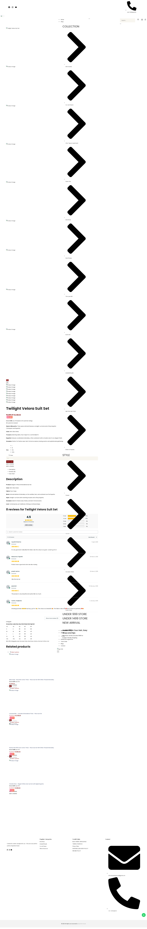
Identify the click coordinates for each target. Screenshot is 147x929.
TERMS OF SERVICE (77, 844)
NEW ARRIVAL (71, 623)
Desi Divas (30, 641)
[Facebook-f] (7, 850)
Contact (63, 646)
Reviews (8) (12, 471)
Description (12, 469)
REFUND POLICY (77, 850)
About (62, 633)
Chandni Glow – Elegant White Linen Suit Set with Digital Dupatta (26, 784)
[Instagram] (12, 7)
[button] (10, 464)
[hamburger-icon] (89, 18)
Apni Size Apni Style (22, 641)
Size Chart (12, 474)
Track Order (64, 641)
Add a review (28, 525)
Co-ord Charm (43, 846)
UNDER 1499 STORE (75, 618)
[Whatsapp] (144, 915)
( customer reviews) (12, 423)
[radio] (13, 446)
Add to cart (10, 461)
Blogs (62, 643)
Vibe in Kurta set (44, 848)
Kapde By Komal (82, 923)
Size (7, 450)
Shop (62, 21)
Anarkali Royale (43, 844)
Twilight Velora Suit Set (27, 408)
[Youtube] (16, 7)
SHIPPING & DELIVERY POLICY (80, 848)
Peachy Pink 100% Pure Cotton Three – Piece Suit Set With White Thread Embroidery (31, 747)
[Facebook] (9, 7)
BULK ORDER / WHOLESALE (79, 841)
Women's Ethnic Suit (43, 641)
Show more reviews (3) (52, 618)
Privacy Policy (76, 846)
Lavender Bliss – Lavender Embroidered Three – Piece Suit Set (25, 713)
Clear (11, 455)
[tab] (53, 469)
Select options (15, 652)
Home (62, 19)
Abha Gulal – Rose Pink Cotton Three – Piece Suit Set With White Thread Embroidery (31, 679)
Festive (36, 641)
